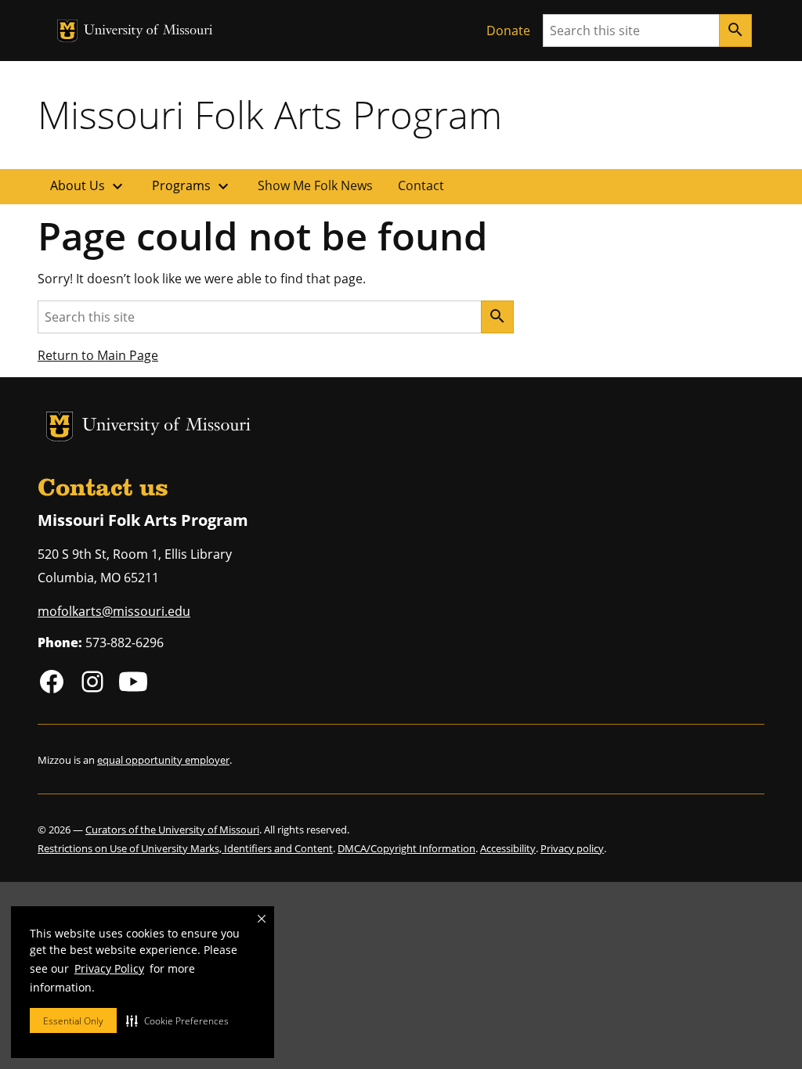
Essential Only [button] (73, 1021)
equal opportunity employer (163, 760)
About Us (88, 186)
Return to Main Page (98, 355)
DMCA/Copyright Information (406, 848)
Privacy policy (572, 848)
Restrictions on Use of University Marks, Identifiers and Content (185, 848)
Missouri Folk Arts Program (270, 114)
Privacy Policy (109, 968)
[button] (177, 1020)
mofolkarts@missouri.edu (114, 611)
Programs (192, 186)
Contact (421, 185)
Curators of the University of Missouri (172, 829)
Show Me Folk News (315, 185)
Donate (508, 30)
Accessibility (508, 848)
